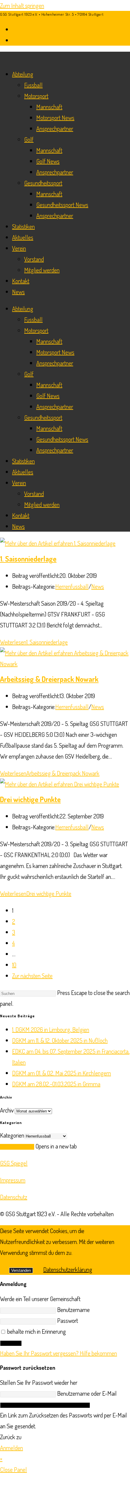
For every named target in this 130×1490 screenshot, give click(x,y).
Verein (19, 248)
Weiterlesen (34, 642)
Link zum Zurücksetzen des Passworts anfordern (45, 1405)
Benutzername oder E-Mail (87, 1393)
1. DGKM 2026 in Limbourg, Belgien (50, 1029)
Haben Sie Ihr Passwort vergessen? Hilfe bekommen (58, 1353)
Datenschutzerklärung (67, 1269)
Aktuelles (22, 237)
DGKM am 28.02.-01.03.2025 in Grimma (56, 1084)
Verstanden (21, 1270)
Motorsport (36, 96)
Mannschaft (49, 107)
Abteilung (22, 74)
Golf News (48, 161)
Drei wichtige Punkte (30, 799)
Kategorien (12, 1135)
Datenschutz (13, 1197)
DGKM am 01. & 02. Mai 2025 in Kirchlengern (61, 1073)
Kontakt (20, 281)
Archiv (7, 1110)
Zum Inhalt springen (22, 5)
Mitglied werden (42, 270)
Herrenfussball (72, 586)
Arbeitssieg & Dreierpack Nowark (49, 679)
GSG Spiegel (14, 1163)
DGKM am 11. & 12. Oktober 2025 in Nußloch (60, 1040)
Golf (29, 139)
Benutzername (73, 1309)
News (18, 292)
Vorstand (34, 259)
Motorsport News (55, 117)
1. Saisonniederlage (28, 558)
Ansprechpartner (54, 128)
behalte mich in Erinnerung (36, 1331)
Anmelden (11, 1343)
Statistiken (23, 226)
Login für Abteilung (17, 1147)
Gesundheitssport (43, 183)
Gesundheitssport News (62, 205)
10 (14, 965)
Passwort (67, 1320)
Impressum (12, 1180)
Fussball (33, 85)
